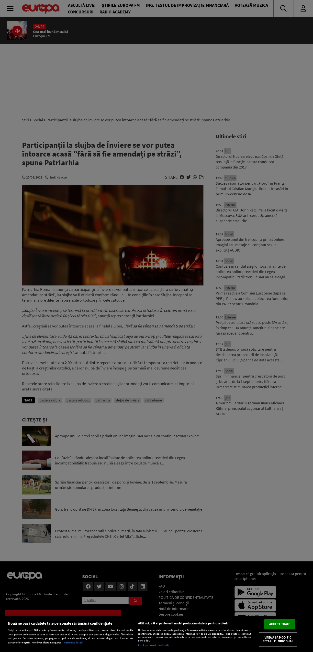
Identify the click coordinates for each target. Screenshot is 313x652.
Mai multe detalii (73, 642)
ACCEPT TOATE (279, 624)
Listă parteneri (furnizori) (153, 645)
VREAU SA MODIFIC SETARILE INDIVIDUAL (278, 639)
